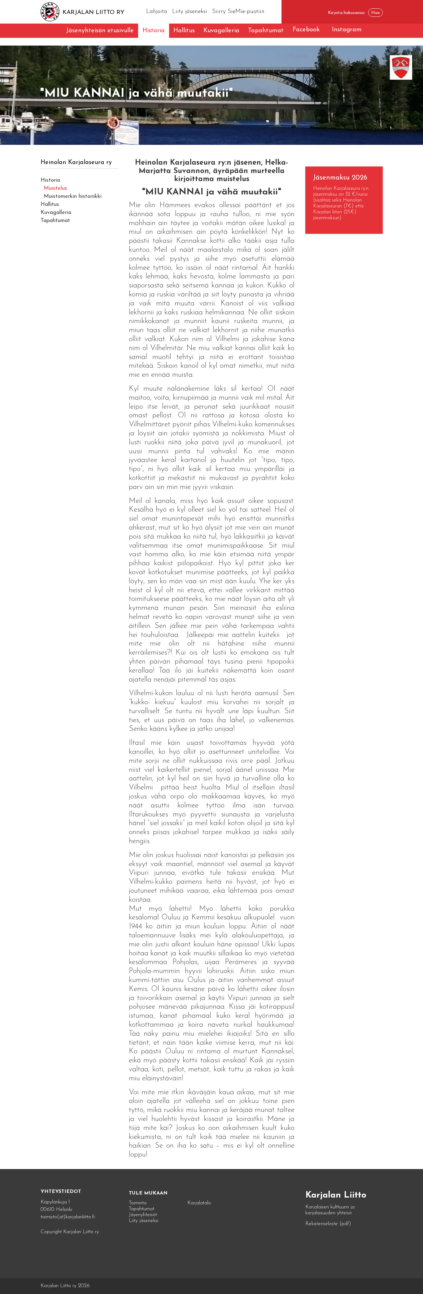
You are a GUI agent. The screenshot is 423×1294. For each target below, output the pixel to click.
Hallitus (184, 31)
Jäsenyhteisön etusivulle (100, 31)
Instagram (347, 30)
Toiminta (137, 1203)
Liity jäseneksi (189, 12)
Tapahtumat (266, 31)
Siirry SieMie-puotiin (238, 12)
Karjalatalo (199, 1203)
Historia (153, 31)
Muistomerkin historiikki (73, 196)
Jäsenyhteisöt (143, 1214)
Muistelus (55, 188)
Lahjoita (156, 12)
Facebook (306, 30)
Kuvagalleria (221, 31)
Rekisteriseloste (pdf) (328, 1223)
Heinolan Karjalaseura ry (76, 162)
